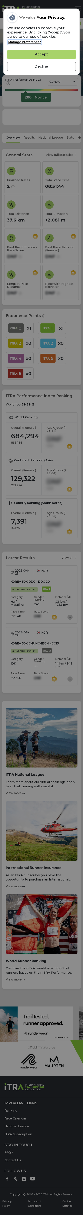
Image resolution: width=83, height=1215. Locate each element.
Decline (41, 66)
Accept (41, 54)
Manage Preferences (24, 42)
